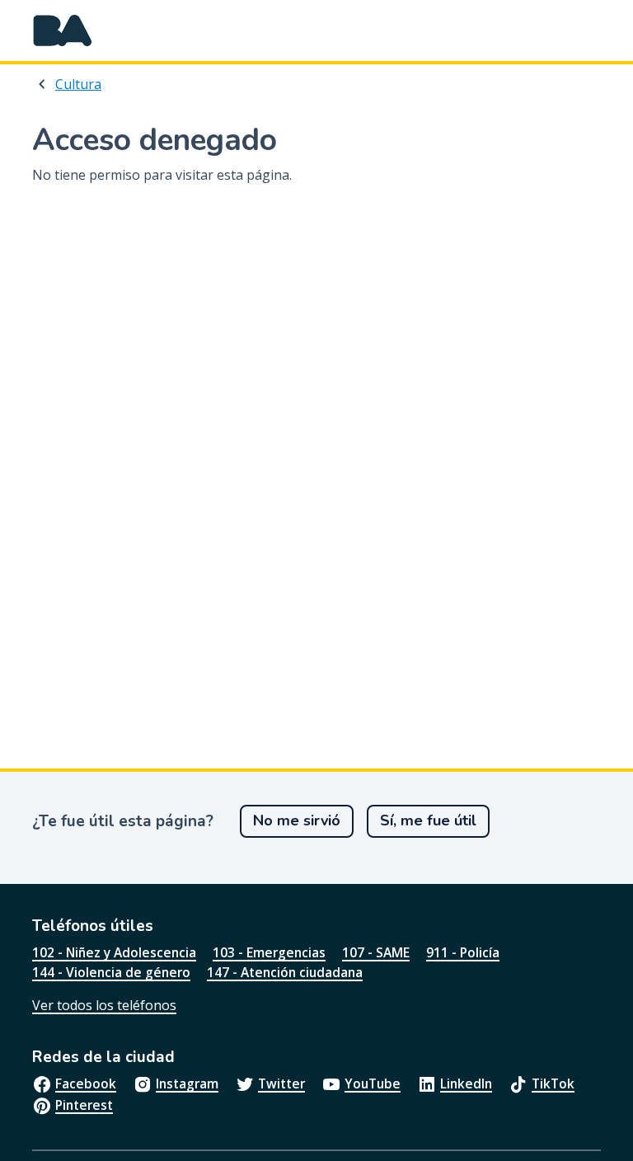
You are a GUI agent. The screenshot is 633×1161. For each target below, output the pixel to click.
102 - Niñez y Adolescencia (114, 952)
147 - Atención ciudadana (285, 972)
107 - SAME (376, 952)
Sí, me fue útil (428, 820)
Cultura (78, 84)
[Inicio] (62, 30)
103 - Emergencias (269, 952)
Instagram (187, 1083)
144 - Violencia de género (111, 972)
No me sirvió (296, 820)
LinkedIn (466, 1083)
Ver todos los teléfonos (104, 1005)
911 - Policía (462, 952)
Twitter (281, 1083)
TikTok (553, 1083)
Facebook (85, 1083)
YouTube (373, 1083)
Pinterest (84, 1105)
